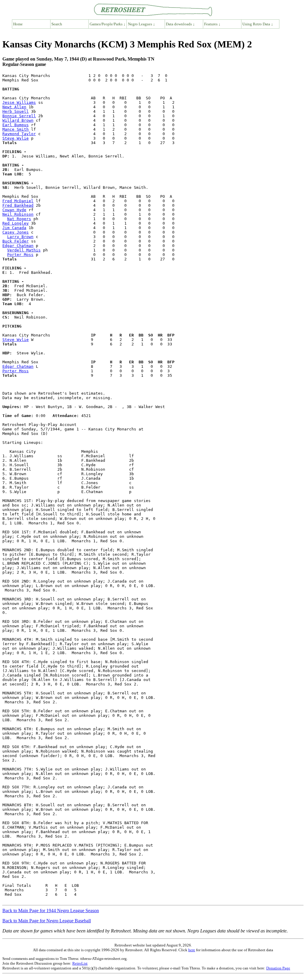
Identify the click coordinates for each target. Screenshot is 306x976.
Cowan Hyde (14, 210)
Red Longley (15, 223)
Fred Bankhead (17, 205)
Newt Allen (14, 107)
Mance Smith (15, 129)
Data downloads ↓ (180, 24)
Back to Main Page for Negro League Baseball (46, 920)
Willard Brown (17, 120)
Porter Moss (20, 254)
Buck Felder (15, 241)
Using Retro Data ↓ (257, 24)
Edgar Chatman (17, 245)
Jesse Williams (19, 102)
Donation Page (278, 968)
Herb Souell (15, 111)
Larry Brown (20, 236)
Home (18, 24)
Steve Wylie (15, 138)
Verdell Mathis (24, 250)
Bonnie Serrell (19, 116)
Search (56, 24)
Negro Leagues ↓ (141, 24)
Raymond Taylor (19, 134)
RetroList (80, 963)
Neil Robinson (17, 214)
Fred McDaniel (17, 201)
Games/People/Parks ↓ (108, 24)
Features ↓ (212, 24)
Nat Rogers (19, 219)
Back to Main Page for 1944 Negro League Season (50, 910)
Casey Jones (15, 232)
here (191, 950)
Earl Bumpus (15, 125)
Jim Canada (14, 228)
